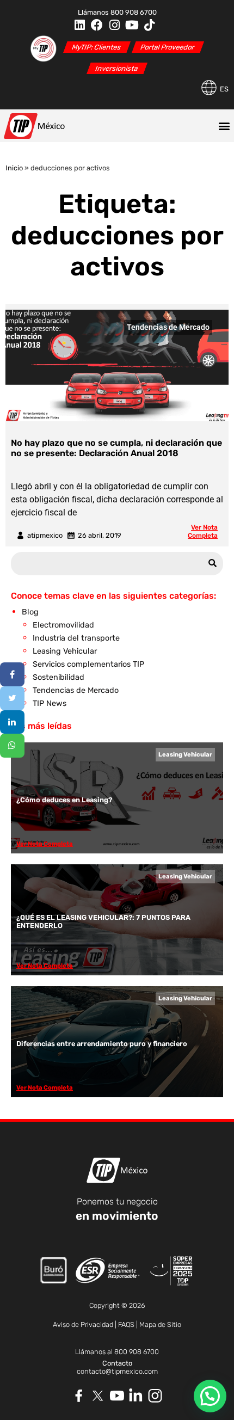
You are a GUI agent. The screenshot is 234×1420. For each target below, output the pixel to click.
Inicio (14, 168)
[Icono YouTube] (117, 1395)
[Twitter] (12, 698)
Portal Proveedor (167, 47)
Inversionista (116, 68)
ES (224, 89)
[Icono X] (98, 1395)
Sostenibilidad (58, 677)
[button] (224, 125)
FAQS (126, 1324)
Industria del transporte (76, 638)
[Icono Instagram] (155, 1395)
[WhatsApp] (12, 746)
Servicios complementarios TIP (88, 664)
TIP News (49, 703)
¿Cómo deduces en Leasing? (64, 800)
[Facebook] (97, 25)
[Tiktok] (149, 25)
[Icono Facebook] (79, 1395)
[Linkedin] (79, 25)
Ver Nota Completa (203, 531)
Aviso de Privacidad (83, 1324)
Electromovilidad (63, 625)
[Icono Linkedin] (136, 1395)
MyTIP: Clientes (96, 47)
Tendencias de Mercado (168, 327)
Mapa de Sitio (160, 1324)
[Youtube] (132, 25)
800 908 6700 (136, 1352)
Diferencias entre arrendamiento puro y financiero (101, 1044)
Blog (30, 612)
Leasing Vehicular (65, 651)
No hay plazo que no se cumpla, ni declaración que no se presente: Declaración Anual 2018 (116, 448)
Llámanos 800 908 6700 (117, 12)
